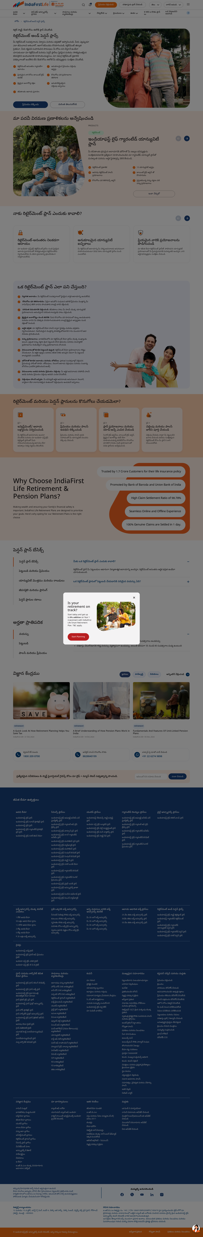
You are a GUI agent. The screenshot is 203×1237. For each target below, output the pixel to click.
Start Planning (78, 637)
